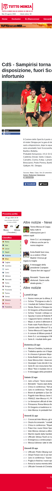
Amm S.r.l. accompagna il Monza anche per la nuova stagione (40, 242)
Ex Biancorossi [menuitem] (32, 19)
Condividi (31, 184)
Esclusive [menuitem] (16, 19)
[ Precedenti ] (11, 232)
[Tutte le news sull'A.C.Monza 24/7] (17, 7)
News (32, 173)
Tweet (44, 184)
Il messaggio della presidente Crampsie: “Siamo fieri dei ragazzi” (40, 268)
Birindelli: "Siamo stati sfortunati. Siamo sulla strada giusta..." (39, 280)
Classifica (7, 238)
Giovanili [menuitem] (48, 19)
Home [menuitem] (4, 19)
